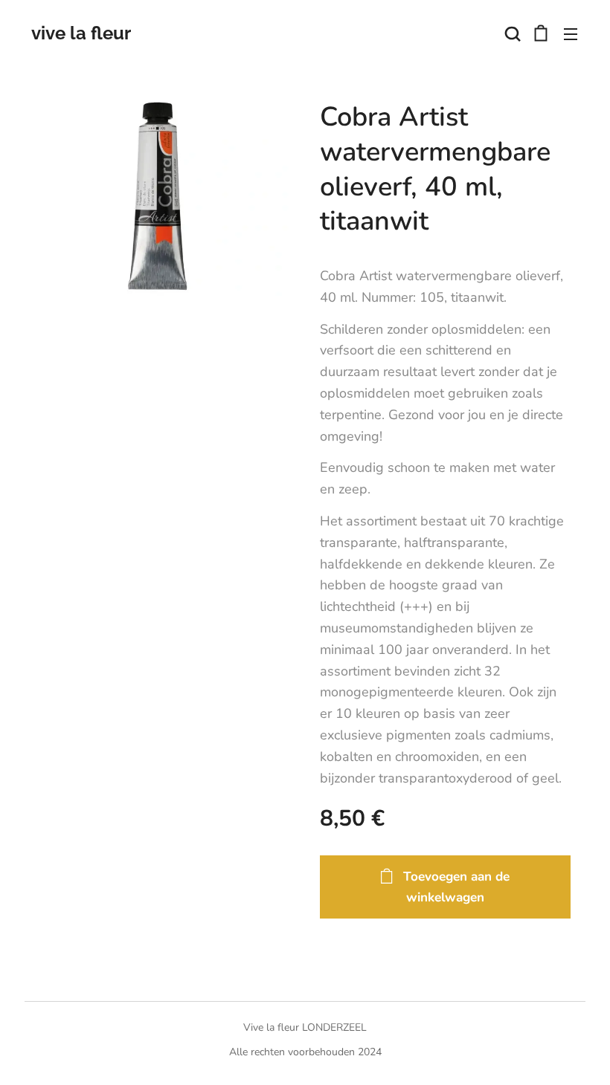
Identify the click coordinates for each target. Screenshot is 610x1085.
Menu (570, 33)
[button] (511, 33)
